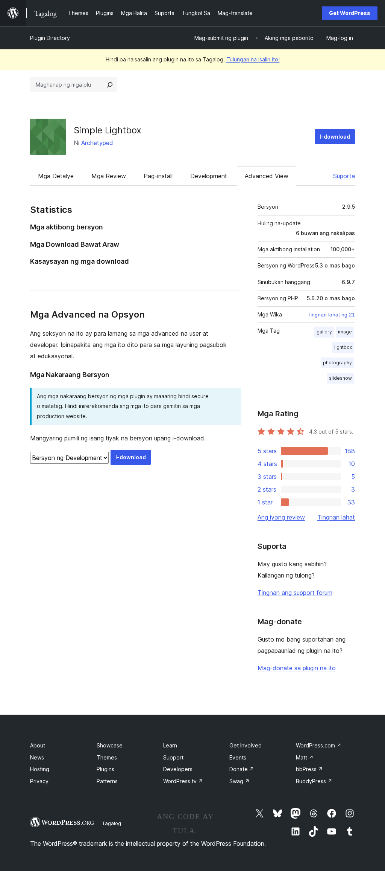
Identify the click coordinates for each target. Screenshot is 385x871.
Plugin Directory (50, 38)
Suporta (344, 176)
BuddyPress (314, 781)
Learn (170, 745)
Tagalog (111, 823)
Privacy (39, 781)
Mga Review (108, 176)
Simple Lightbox (107, 130)
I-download (335, 136)
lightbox (343, 347)
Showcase (110, 745)
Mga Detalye (56, 176)
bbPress (309, 769)
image (345, 332)
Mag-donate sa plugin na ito (297, 668)
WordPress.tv (183, 781)
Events (237, 757)
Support (173, 757)
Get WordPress (349, 13)
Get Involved (245, 745)
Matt (305, 757)
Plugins (105, 769)
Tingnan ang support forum (295, 592)
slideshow (340, 378)
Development (208, 176)
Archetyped (97, 143)
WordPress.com (318, 745)
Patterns (107, 781)
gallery (324, 332)
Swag (239, 781)
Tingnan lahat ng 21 (331, 315)
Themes (107, 757)
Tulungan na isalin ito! (253, 59)
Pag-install (158, 176)
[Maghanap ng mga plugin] (109, 84)
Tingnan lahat (336, 517)
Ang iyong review (281, 517)
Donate (241, 769)
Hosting (39, 769)
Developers (177, 769)
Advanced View (266, 176)
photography (337, 362)
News (37, 757)
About (37, 745)
